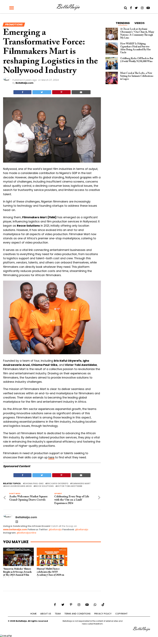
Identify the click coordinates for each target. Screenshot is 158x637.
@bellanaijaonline (26, 532)
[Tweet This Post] (41, 92)
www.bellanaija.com (15, 529)
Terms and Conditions (77, 613)
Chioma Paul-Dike (34, 484)
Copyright (121, 613)
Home (33, 613)
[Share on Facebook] (22, 92)
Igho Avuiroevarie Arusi (18, 486)
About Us (45, 613)
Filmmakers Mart (81, 484)
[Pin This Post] (61, 92)
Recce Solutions (44, 486)
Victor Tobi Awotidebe (69, 486)
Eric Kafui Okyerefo (57, 484)
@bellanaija (55, 529)
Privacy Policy (103, 613)
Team (58, 613)
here (51, 457)
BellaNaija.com (24, 82)
